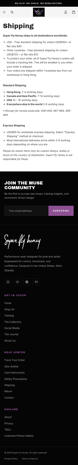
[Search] (12, 12)
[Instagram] (8, 282)
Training (9, 315)
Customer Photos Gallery (19, 435)
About (8, 417)
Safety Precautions (15, 378)
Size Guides (11, 366)
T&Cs (7, 429)
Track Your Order (14, 360)
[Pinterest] (26, 282)
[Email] (36, 282)
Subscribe (61, 210)
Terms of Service (30, 458)
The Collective (12, 321)
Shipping (9, 385)
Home (7, 302)
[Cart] (74, 12)
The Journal (11, 334)
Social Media (12, 328)
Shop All (9, 309)
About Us (9, 340)
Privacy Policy (11, 458)
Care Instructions (14, 372)
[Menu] (4, 12)
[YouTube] (17, 282)
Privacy (8, 423)
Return (8, 391)
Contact (9, 397)
